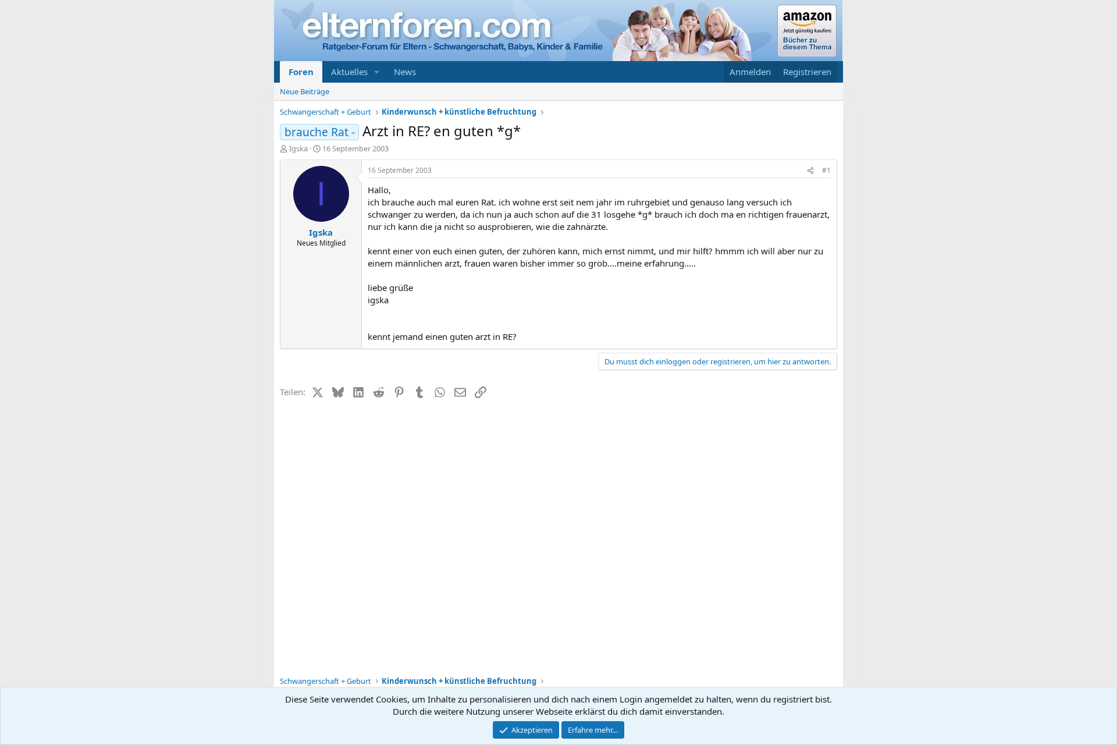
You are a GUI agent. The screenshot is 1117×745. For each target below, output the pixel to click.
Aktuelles (349, 71)
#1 (826, 170)
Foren (301, 71)
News (405, 71)
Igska (298, 148)
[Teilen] (810, 171)
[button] (377, 72)
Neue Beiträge (304, 91)
